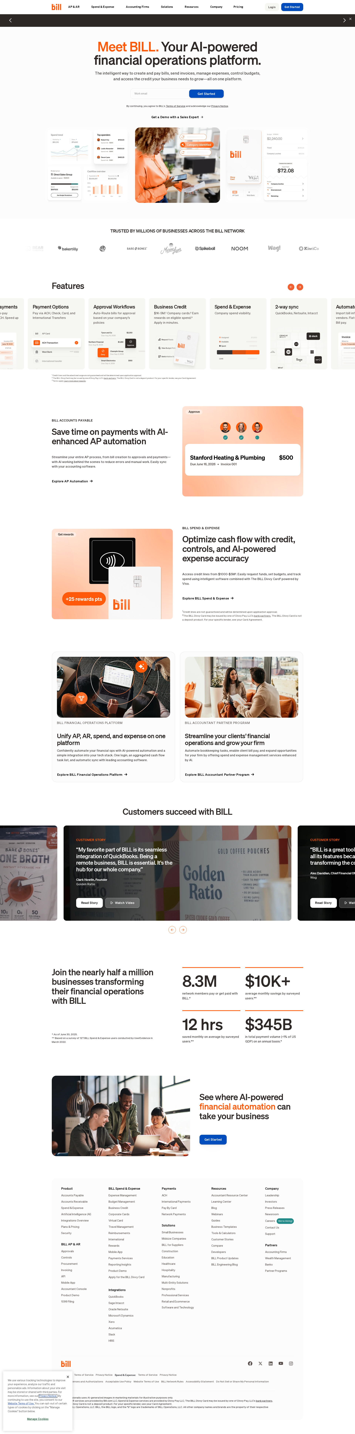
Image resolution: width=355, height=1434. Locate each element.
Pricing (238, 7)
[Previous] (291, 287)
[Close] (68, 1377)
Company (272, 1188)
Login (272, 7)
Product (67, 1188)
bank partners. (262, 616)
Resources (218, 1188)
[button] (75, 6)
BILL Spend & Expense (124, 1188)
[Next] (300, 287)
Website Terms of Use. (21, 1404)
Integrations (117, 1290)
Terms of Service (175, 106)
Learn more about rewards (75, 381)
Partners (271, 1245)
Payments (169, 1188)
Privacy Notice (219, 106)
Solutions (168, 1225)
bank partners (110, 378)
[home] (58, 7)
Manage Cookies (38, 1419)
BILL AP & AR (70, 1244)
